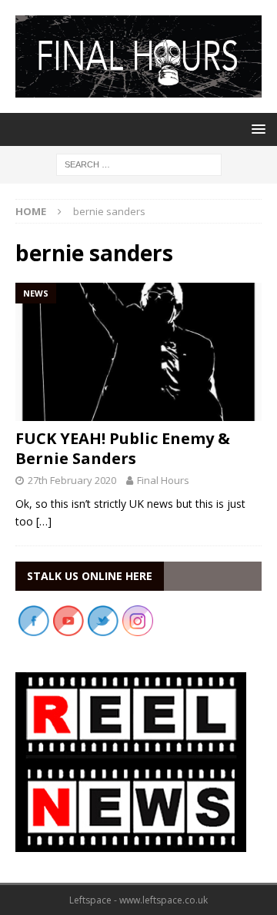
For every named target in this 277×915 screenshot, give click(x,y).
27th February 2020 (72, 480)
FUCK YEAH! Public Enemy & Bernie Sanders (122, 448)
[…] (44, 521)
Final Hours (163, 480)
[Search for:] (139, 163)
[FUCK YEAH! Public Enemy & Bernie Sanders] (138, 352)
